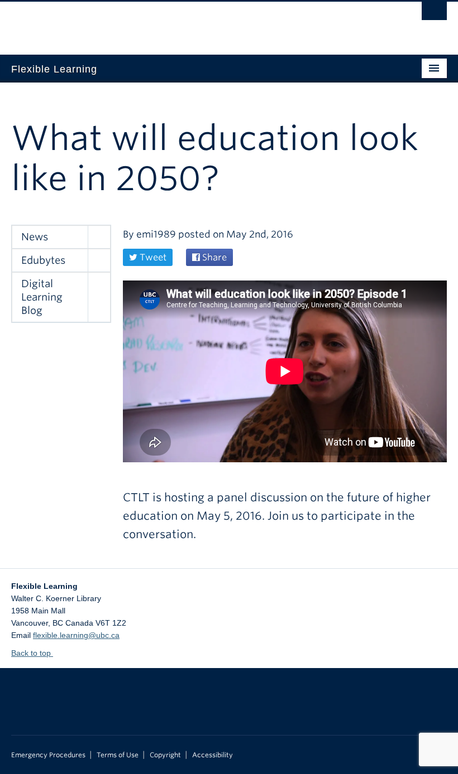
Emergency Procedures (48, 755)
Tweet (151, 257)
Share (213, 257)
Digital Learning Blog (42, 297)
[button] (99, 237)
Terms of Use (118, 755)
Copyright (165, 755)
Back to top (32, 653)
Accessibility (212, 755)
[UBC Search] (434, 14)
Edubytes (43, 260)
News (34, 237)
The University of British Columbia (196, 23)
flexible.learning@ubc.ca (76, 635)
